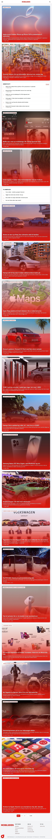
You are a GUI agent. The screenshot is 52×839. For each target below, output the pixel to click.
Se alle (47, 84)
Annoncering (30, 830)
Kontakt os (30, 828)
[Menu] (2, 2)
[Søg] (50, 2)
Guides (16, 831)
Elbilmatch (17, 833)
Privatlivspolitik (31, 831)
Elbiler (16, 830)
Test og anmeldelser (19, 828)
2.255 (31, 815)
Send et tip (42, 826)
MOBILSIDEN (26, 2)
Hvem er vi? (30, 826)
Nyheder (17, 826)
